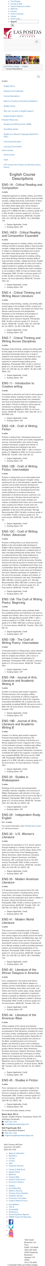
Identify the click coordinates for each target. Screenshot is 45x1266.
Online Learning (17, 13)
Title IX (11, 1207)
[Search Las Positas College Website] (12, 25)
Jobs (10, 1163)
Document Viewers (16, 1182)
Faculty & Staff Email (17, 1169)
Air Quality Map (15, 1188)
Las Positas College (11, 66)
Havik (6, 159)
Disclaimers (13, 1212)
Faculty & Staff (16, 3)
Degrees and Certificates (13, 91)
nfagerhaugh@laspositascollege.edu (19, 1135)
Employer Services (16, 1165)
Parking (12, 1185)
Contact (12, 1160)
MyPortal (14, 8)
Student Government (17, 1179)
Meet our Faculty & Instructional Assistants (20, 101)
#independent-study (33, 826)
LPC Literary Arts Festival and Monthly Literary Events (22, 165)
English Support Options (13, 116)
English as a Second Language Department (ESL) (21, 135)
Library (13, 16)
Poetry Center (9, 154)
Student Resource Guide (20, 6)
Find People (15, 1)
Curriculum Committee (17, 1198)
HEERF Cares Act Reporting (20, 1217)
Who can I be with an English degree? (19, 111)
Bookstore (13, 1155)
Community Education (12, 141)
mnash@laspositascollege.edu (17, 1124)
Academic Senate (16, 1195)
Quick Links (15, 18)
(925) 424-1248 (10, 1133)
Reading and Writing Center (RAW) (17, 124)
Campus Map (14, 1177)
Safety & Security (15, 1190)
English (25, 66)
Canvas (14, 11)
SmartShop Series (11, 129)
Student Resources (10, 119)
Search (13, 21)
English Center (9, 106)
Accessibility (13, 1209)
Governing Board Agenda (19, 1214)
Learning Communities (13, 146)
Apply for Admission (16, 1153)
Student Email (14, 1172)
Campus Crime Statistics (18, 1193)
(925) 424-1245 (10, 1121)
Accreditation (14, 1204)
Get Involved (8, 150)
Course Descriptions (12, 96)
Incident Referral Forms (18, 1200)
